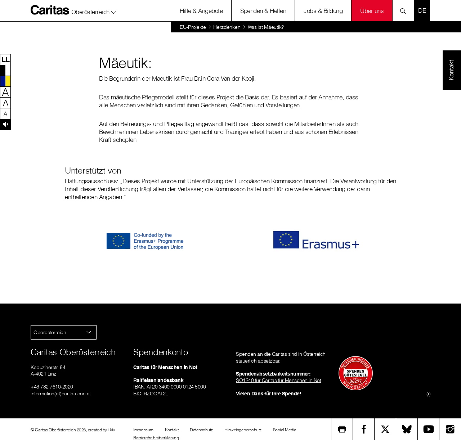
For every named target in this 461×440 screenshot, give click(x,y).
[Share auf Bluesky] (407, 429)
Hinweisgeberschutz (242, 429)
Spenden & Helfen (263, 10)
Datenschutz (201, 429)
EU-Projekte (193, 27)
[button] (94, 10)
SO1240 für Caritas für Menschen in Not (278, 380)
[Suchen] (405, 10)
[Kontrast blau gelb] (5, 81)
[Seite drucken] (342, 429)
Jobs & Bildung (323, 10)
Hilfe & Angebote (201, 10)
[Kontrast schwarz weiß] (5, 70)
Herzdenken (226, 27)
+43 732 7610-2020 (52, 386)
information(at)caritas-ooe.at (61, 393)
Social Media (284, 429)
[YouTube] (428, 429)
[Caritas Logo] (50, 10)
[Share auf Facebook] (364, 429)
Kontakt (172, 429)
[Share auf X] (385, 429)
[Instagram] (450, 429)
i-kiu (111, 429)
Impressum (143, 429)
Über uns (372, 10)
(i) (428, 393)
